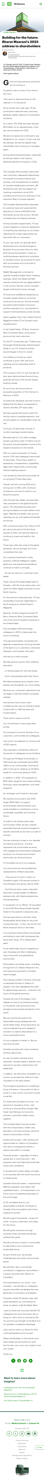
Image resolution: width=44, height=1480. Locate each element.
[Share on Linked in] (25, 1361)
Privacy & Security (22, 1440)
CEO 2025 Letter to (17, 1400)
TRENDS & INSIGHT (9, 32)
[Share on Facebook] (19, 1361)
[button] (3, 4)
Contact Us (34, 1423)
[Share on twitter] (13, 1361)
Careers (22, 1452)
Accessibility (22, 1446)
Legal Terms (22, 1443)
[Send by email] (31, 1361)
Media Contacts (19, 1423)
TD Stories (19, 4)
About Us (22, 1449)
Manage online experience (22, 1455)
